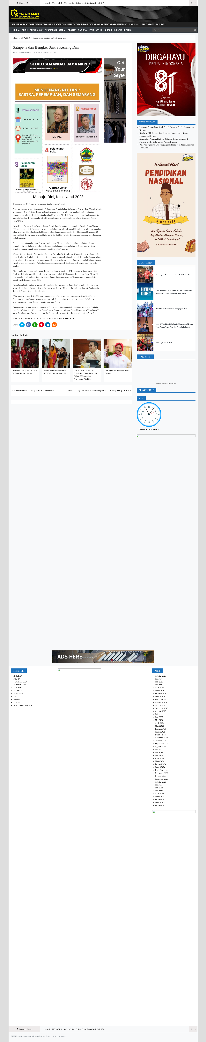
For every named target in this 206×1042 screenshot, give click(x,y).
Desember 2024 (161, 735)
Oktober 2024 (160, 741)
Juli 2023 (158, 785)
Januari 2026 (160, 697)
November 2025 (161, 702)
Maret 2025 (159, 726)
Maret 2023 (159, 797)
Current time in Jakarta (149, 429)
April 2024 (159, 758)
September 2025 (161, 708)
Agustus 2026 (160, 676)
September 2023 (161, 779)
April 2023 (159, 794)
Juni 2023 (159, 788)
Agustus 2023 (160, 782)
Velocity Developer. (59, 1036)
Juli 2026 (158, 679)
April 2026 (159, 688)
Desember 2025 (161, 699)
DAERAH (62, 30)
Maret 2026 (159, 691)
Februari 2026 (160, 694)
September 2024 (161, 744)
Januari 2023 (160, 802)
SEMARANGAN (36, 30)
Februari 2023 (160, 800)
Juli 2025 (158, 714)
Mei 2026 (159, 685)
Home (15, 38)
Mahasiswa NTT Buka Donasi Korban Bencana (158, 142)
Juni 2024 (159, 752)
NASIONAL (134, 24)
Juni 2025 (159, 717)
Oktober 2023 (160, 776)
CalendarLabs (172, 383)
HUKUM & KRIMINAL (123, 30)
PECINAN (72, 30)
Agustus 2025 (160, 711)
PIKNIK (25, 30)
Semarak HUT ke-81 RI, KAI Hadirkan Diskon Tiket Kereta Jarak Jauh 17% (74, 3)
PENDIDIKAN (51, 30)
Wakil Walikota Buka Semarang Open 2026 (171, 309)
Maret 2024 (159, 761)
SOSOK (108, 30)
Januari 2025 (160, 732)
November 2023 (161, 773)
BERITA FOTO (148, 24)
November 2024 (161, 738)
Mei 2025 (159, 720)
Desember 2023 (161, 770)
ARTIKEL (100, 30)
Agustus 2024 (160, 747)
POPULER (25, 38)
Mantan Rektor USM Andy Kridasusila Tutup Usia (33, 391)
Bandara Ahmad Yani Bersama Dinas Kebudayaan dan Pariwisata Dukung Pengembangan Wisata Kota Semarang (69, 24)
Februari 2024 (160, 764)
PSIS (91, 30)
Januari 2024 (160, 767)
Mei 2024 (159, 755)
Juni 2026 (159, 682)
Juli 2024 (158, 749)
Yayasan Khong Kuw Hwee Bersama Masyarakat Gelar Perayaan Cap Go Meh (99, 391)
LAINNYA (160, 24)
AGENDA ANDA (28, 318)
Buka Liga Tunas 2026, (164, 343)
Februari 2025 (160, 729)
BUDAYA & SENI (43, 318)
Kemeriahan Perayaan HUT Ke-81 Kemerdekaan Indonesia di (163, 139)
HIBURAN (16, 30)
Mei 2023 (159, 791)
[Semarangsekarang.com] (25, 13)
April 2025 (159, 723)
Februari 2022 (160, 805)
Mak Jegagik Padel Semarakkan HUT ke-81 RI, (173, 275)
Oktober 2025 (160, 705)
